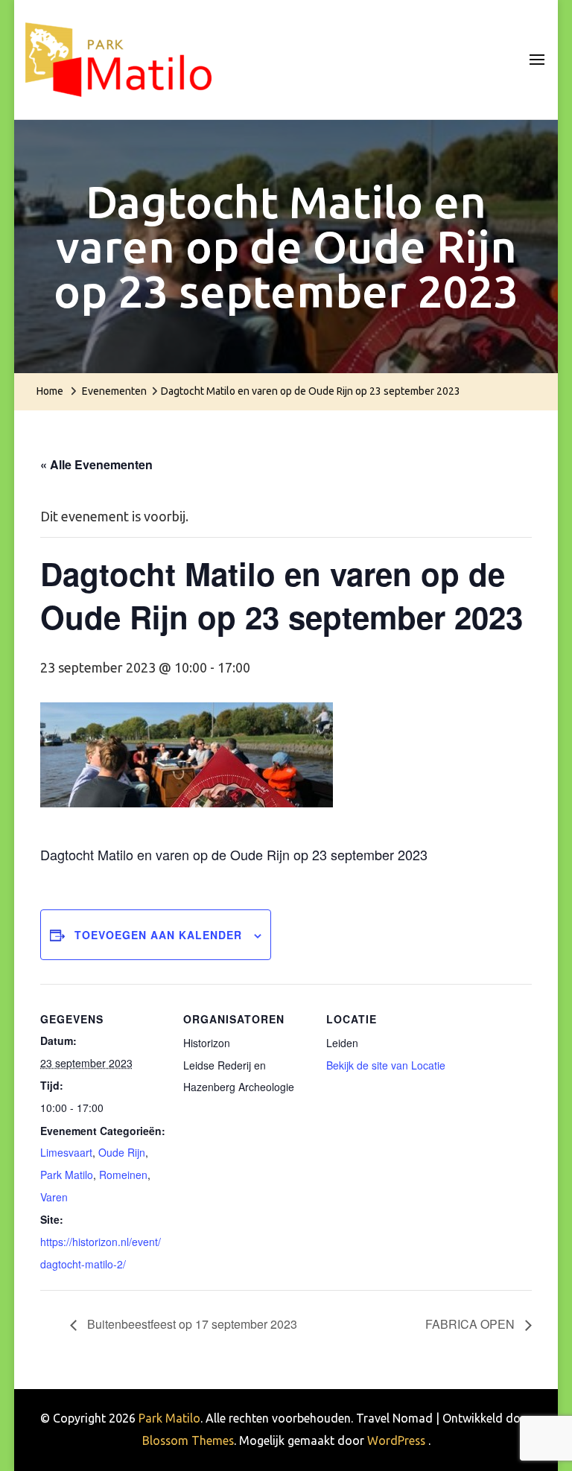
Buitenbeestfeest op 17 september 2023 (190, 1323)
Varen (54, 1196)
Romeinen (123, 1174)
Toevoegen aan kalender (158, 934)
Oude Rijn (121, 1152)
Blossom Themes (188, 1440)
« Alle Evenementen (96, 464)
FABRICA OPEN (471, 1323)
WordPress (396, 1440)
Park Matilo (66, 1174)
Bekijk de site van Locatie (385, 1065)
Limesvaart (66, 1152)
